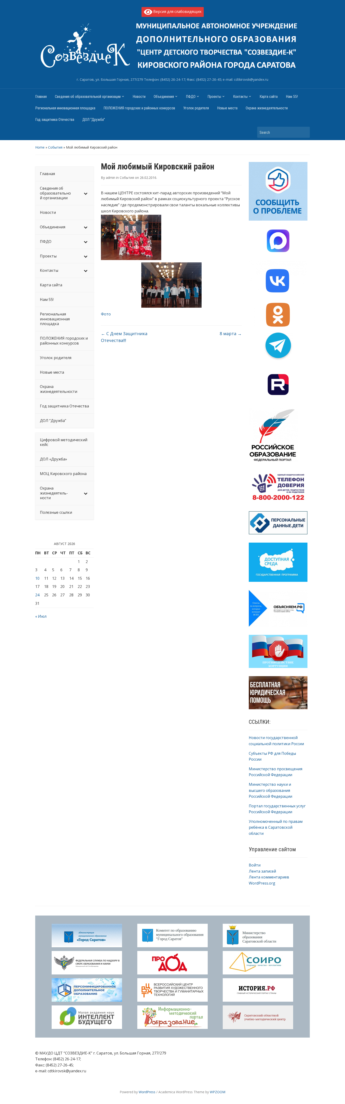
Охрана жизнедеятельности (267, 108)
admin (110, 177)
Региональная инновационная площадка (65, 108)
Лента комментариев (269, 877)
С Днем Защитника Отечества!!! (124, 337)
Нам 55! (292, 96)
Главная (41, 96)
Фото (106, 314)
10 (37, 578)
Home (40, 147)
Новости (139, 96)
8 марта (231, 333)
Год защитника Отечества (54, 119)
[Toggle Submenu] (85, 193)
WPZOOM (217, 1092)
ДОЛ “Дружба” (93, 119)
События (55, 147)
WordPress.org (262, 883)
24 (37, 595)
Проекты (214, 96)
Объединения (164, 96)
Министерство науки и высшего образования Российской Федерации (270, 790)
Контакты (240, 96)
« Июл (40, 616)
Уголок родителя (196, 108)
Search (303, 132)
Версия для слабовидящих (176, 11)
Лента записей (262, 871)
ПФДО (191, 96)
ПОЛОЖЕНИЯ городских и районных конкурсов (139, 108)
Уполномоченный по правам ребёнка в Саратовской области (276, 827)
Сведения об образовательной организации (88, 96)
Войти (255, 865)
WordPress (147, 1092)
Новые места (227, 108)
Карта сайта (269, 96)
